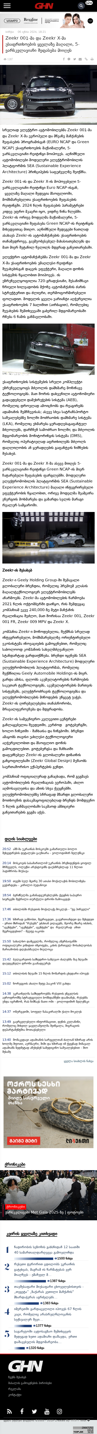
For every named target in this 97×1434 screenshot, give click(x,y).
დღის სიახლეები (21, 838)
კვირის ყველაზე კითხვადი (31, 1233)
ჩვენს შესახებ (17, 1377)
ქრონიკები (15, 1164)
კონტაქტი (14, 1395)
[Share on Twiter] (74, 59)
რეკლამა (14, 1389)
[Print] (92, 59)
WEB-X (75, 1420)
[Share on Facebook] (64, 59)
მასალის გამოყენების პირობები (30, 1383)
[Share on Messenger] (68, 59)
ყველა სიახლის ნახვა (78, 1061)
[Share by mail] (80, 59)
